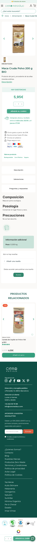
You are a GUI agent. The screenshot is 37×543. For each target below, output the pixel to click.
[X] (23, 381)
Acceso (18, 275)
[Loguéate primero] (32, 305)
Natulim (8, 495)
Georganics (10, 492)
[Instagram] (6, 381)
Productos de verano (19, 1)
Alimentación (17, 16)
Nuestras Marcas (12, 459)
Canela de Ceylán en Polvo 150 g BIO (14, 341)
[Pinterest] (28, 381)
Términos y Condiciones (16, 465)
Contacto (9, 453)
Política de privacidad (15, 468)
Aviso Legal (10, 472)
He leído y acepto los (16, 438)
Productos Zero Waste (15, 462)
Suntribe (9, 498)
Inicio (7, 16)
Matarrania (10, 489)
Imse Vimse (10, 511)
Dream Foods (7, 64)
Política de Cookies (13, 475)
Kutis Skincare (11, 485)
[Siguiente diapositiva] (32, 38)
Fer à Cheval (10, 504)
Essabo (8, 508)
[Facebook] (14, 381)
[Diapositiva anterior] (4, 38)
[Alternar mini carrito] (34, 5)
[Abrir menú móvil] (2, 6)
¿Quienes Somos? (13, 449)
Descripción (7, 82)
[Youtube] (18, 381)
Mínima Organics (13, 501)
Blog (7, 456)
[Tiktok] (10, 381)
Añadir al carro (18, 355)
